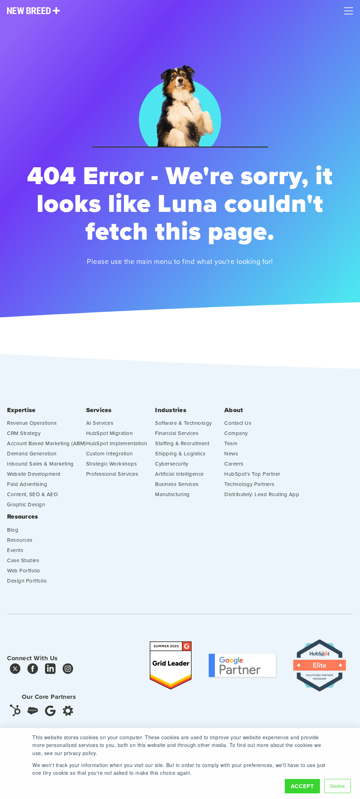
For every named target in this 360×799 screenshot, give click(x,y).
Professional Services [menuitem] (112, 474)
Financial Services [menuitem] (176, 433)
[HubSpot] (15, 709)
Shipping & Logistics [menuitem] (180, 453)
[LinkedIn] (50, 670)
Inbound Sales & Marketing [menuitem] (40, 463)
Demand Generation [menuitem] (32, 453)
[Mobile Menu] (348, 9)
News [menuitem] (231, 453)
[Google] (50, 710)
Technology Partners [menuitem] (249, 484)
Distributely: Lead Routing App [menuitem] (261, 494)
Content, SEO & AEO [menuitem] (32, 494)
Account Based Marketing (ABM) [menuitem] (46, 443)
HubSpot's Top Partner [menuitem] (252, 474)
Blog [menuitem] (12, 529)
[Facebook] (32, 670)
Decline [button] (337, 786)
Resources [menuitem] (22, 516)
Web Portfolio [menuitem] (23, 570)
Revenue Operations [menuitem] (32, 423)
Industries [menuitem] (170, 410)
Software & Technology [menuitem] (183, 423)
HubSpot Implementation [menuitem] (116, 443)
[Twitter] (15, 670)
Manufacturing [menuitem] (172, 494)
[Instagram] (68, 670)
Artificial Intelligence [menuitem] (179, 474)
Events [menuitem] (15, 550)
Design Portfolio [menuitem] (27, 580)
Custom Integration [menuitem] (109, 453)
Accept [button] (302, 786)
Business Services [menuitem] (177, 484)
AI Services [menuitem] (100, 423)
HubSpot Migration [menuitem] (109, 433)
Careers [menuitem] (234, 463)
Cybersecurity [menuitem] (171, 463)
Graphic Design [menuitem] (26, 504)
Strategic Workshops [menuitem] (111, 463)
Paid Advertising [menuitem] (27, 484)
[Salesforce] (32, 710)
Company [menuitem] (236, 433)
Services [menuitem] (99, 410)
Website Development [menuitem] (33, 474)
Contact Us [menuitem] (237, 423)
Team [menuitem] (230, 443)
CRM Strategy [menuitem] (23, 433)
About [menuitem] (233, 410)
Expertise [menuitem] (21, 410)
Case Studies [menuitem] (23, 560)
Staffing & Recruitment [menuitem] (182, 443)
